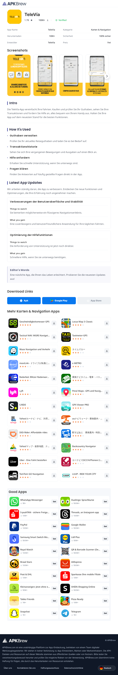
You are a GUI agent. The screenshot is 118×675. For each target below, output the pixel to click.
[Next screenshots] (106, 76)
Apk (26, 300)
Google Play (61, 300)
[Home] (14, 3)
